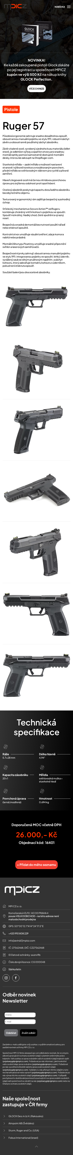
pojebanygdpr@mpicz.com (15, 1061)
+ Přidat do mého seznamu (36, 865)
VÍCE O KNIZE (36, 88)
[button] (62, 7)
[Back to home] (15, 7)
